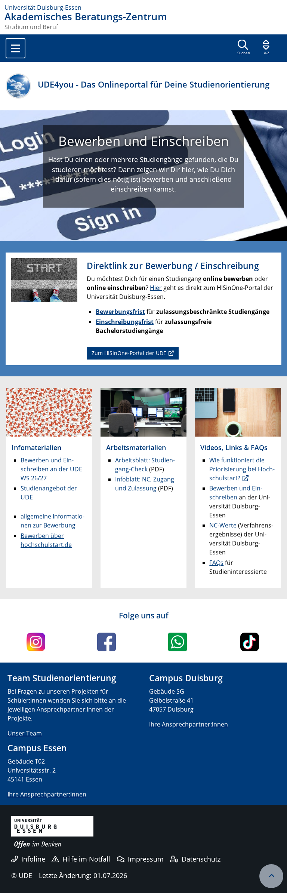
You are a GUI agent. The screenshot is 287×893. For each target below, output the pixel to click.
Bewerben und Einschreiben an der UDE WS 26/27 (51, 469)
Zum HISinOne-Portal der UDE (129, 353)
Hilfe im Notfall (86, 858)
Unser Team (24, 733)
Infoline (33, 858)
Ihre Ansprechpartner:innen (188, 724)
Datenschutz (201, 858)
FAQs (216, 563)
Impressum (146, 858)
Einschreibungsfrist (125, 322)
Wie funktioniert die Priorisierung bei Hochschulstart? (242, 469)
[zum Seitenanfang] (271, 876)
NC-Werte (223, 525)
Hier (156, 288)
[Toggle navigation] (15, 48)
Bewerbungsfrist (120, 312)
